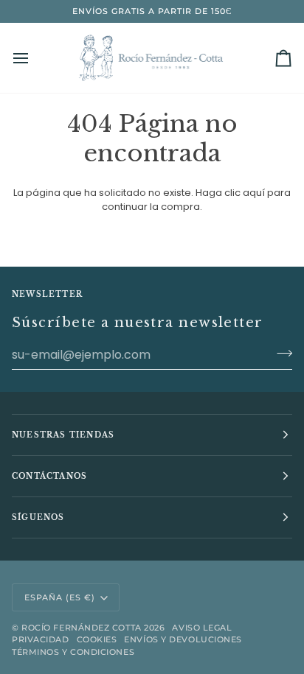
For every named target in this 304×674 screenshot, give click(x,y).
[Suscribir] (280, 353)
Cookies (97, 639)
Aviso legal (202, 627)
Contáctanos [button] (49, 476)
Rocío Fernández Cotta (81, 627)
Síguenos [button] (38, 517)
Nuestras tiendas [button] (63, 435)
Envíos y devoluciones (183, 639)
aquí (254, 193)
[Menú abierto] (34, 58)
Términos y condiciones (73, 652)
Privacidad (40, 639)
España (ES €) (59, 597)
